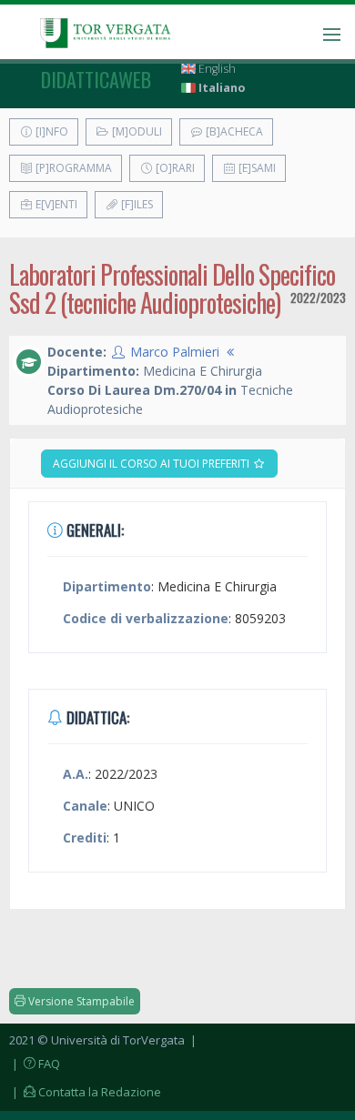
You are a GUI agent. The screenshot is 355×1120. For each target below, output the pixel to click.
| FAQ (34, 1063)
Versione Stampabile (80, 1001)
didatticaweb (96, 79)
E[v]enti (55, 204)
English (216, 68)
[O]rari (174, 168)
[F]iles (135, 204)
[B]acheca (233, 131)
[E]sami (256, 168)
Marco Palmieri (174, 351)
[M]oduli (135, 131)
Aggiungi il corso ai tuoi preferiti (152, 463)
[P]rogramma (72, 168)
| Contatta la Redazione (85, 1092)
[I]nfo (50, 131)
